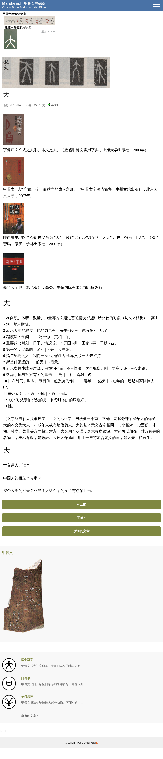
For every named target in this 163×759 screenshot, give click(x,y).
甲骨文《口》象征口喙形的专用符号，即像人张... (53, 684)
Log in (3, 731)
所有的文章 (82, 531)
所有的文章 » (30, 715)
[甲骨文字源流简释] (81, 72)
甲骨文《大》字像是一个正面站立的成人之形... (52, 665)
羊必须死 (27, 696)
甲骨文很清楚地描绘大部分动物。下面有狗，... (52, 702)
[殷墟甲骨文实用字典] (29, 24)
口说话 (25, 678)
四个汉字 (27, 659)
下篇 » (81, 517)
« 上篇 (81, 504)
